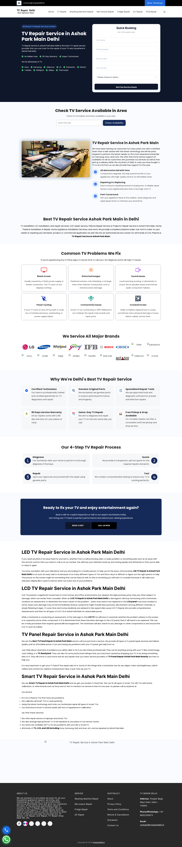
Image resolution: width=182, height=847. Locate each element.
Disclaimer (112, 820)
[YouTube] (37, 823)
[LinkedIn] (43, 823)
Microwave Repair (105, 11)
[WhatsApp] (50, 823)
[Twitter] (31, 823)
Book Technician (155, 3)
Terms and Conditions (118, 809)
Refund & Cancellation (118, 814)
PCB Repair (151, 11)
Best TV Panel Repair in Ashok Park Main (52, 641)
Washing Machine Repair (81, 11)
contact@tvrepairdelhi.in (34, 3)
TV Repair (61, 11)
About (110, 798)
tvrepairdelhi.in (99, 842)
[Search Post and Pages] (164, 12)
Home (51, 11)
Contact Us (112, 825)
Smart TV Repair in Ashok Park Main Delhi (49, 683)
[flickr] (25, 823)
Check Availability (114, 122)
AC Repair (138, 11)
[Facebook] (19, 823)
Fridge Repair (123, 11)
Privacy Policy (114, 804)
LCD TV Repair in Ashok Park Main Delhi (89, 598)
